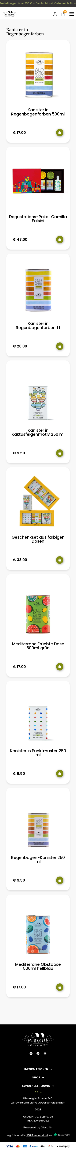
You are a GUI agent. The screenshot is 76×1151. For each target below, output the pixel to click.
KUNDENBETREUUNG (36, 1086)
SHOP (36, 1077)
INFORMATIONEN (36, 1069)
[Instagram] (45, 1053)
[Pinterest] (38, 1053)
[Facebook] (31, 1053)
